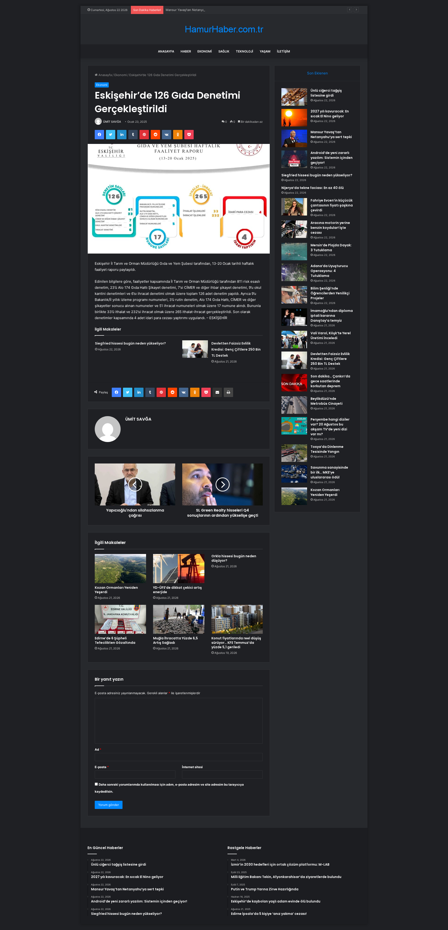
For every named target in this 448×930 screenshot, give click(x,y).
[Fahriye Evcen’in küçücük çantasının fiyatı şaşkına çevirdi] (294, 207)
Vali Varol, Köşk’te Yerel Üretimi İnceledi (331, 335)
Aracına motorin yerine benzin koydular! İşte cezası (330, 227)
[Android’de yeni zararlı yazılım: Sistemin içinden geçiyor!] (294, 159)
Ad (98, 749)
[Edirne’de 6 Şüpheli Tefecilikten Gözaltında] (120, 619)
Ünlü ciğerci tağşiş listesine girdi (326, 93)
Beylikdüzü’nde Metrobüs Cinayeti (327, 401)
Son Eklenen (317, 73)
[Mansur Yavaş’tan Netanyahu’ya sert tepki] (294, 138)
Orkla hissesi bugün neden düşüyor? (233, 558)
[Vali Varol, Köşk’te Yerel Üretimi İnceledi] (294, 339)
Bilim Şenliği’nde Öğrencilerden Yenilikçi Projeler (330, 293)
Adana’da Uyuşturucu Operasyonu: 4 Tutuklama (329, 271)
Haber (186, 51)
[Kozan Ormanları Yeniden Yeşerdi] (120, 568)
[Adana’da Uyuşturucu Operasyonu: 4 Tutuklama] (294, 272)
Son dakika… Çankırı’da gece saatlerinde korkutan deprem (330, 381)
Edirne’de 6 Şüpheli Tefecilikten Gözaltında (115, 640)
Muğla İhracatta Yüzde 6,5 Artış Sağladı (175, 640)
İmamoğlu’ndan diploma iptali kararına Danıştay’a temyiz (332, 315)
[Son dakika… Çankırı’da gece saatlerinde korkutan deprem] (294, 382)
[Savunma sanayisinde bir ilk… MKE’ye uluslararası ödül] (294, 474)
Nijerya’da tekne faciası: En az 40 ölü (312, 187)
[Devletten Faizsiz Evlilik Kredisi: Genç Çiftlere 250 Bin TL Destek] (195, 349)
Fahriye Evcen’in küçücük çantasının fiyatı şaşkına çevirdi (332, 205)
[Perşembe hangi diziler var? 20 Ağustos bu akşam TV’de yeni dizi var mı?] (294, 426)
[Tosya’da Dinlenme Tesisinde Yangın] (294, 453)
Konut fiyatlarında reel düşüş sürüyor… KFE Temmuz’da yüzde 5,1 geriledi (236, 642)
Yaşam (265, 51)
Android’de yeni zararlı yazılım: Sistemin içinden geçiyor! (332, 157)
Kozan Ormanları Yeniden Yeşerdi (116, 589)
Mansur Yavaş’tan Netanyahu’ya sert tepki (196, 10)
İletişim (283, 51)
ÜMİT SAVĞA (112, 121)
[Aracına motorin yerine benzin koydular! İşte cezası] (294, 229)
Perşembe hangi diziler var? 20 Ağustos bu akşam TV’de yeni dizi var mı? (330, 426)
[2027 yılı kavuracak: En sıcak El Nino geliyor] (294, 117)
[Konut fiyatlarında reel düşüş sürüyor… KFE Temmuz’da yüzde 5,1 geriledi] (237, 619)
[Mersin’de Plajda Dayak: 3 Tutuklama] (294, 251)
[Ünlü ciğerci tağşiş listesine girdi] (294, 97)
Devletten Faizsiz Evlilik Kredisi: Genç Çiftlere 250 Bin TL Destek (236, 349)
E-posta (102, 767)
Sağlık (223, 51)
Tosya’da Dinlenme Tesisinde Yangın (327, 449)
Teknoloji (244, 51)
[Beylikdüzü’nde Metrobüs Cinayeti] (294, 405)
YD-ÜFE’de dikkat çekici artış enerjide (177, 589)
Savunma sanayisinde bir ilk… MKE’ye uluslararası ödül (329, 472)
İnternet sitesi (192, 767)
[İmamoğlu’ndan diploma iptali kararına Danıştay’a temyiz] (294, 317)
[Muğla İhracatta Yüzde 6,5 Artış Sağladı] (178, 619)
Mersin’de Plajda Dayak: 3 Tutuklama (331, 247)
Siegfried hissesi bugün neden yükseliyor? (130, 343)
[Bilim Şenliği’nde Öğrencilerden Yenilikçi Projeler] (294, 294)
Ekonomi (204, 51)
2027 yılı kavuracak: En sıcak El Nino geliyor (330, 113)
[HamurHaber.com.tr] (224, 29)
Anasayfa (166, 51)
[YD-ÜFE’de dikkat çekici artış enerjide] (178, 568)
